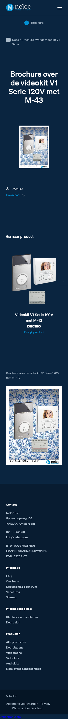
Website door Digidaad (27, 708)
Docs (15, 40)
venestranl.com (10, 717)
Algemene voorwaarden (22, 704)
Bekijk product (34, 332)
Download (12, 195)
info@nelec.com (17, 537)
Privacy (45, 704)
